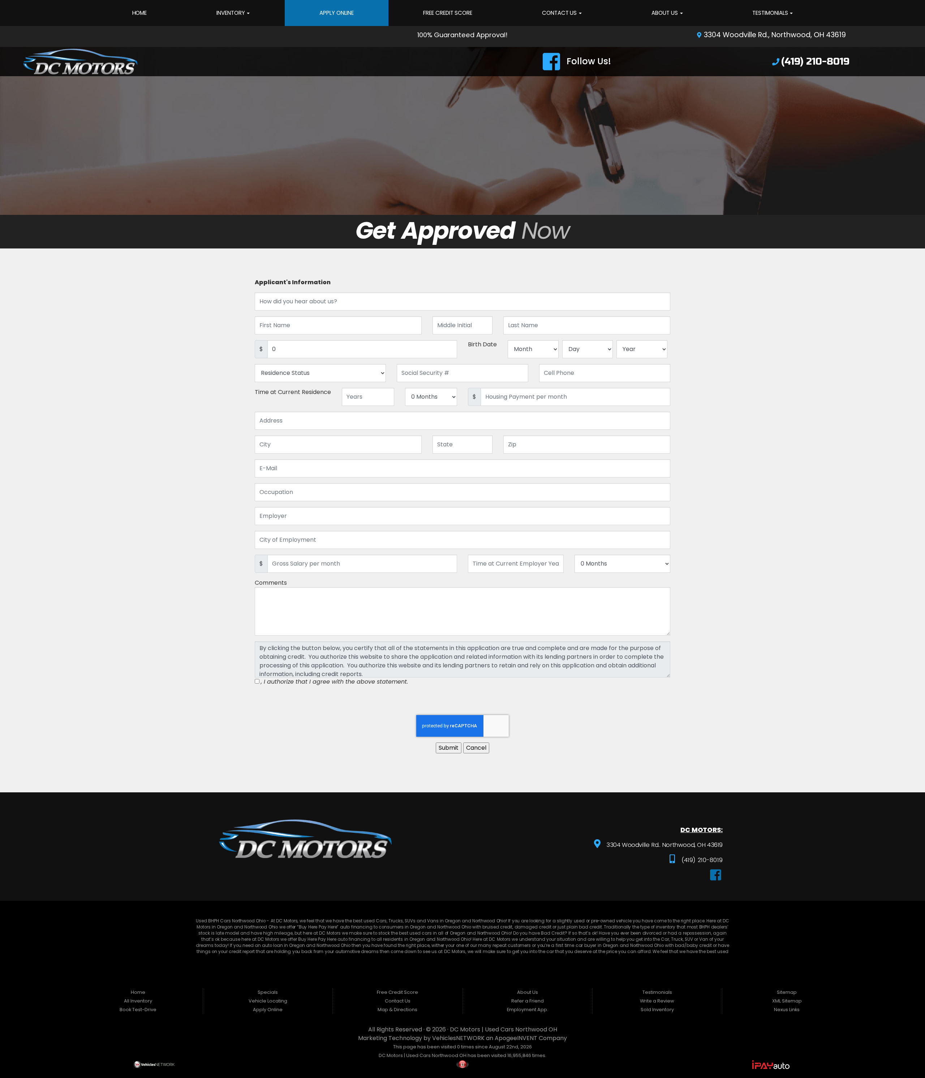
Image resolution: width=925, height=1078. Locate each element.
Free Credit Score (447, 13)
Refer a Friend (527, 1001)
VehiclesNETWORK (458, 1038)
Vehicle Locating (268, 1001)
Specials (268, 992)
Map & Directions (397, 1009)
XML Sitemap (787, 1001)
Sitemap (787, 992)
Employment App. (527, 1009)
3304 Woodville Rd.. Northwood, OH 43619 (664, 845)
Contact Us (560, 13)
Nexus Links (787, 1009)
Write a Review (657, 1001)
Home (139, 13)
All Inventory (138, 1001)
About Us (665, 13)
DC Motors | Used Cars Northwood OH (503, 1029)
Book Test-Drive (138, 1009)
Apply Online (336, 13)
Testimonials (770, 13)
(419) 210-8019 (701, 860)
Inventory (231, 13)
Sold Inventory (657, 1009)
